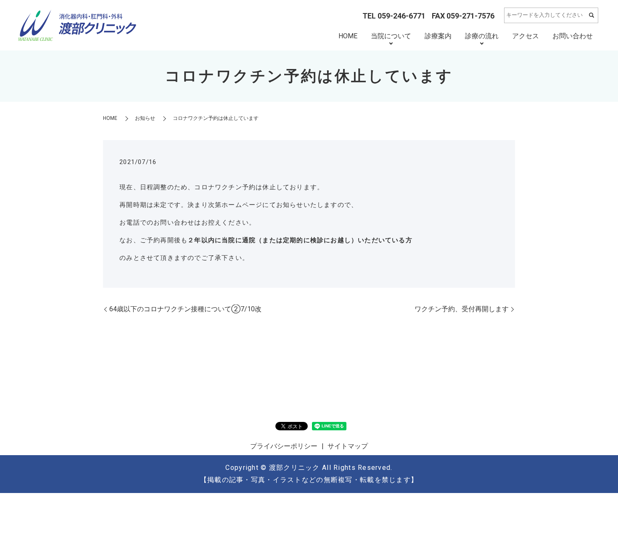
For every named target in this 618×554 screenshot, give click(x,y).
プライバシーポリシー (283, 446)
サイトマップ (347, 446)
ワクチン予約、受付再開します (462, 309)
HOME (347, 36)
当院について (391, 36)
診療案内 (438, 36)
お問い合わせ (572, 36)
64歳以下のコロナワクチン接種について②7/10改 (185, 309)
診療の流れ (482, 36)
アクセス (525, 36)
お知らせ (145, 118)
